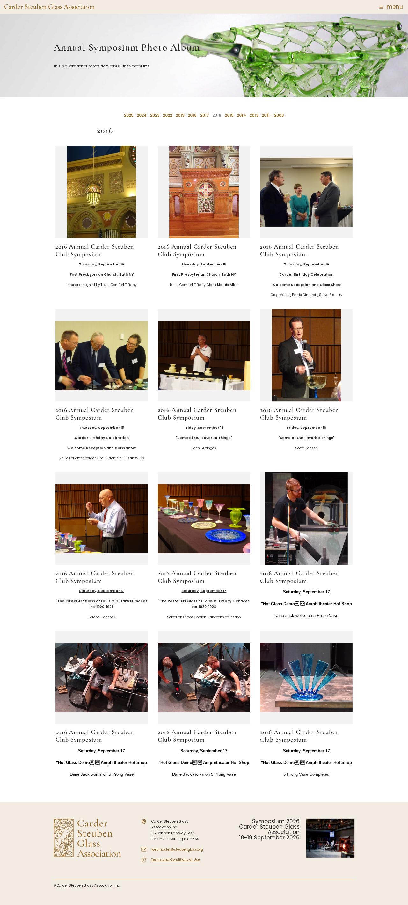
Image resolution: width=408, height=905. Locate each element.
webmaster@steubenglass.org (177, 849)
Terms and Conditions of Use (175, 859)
